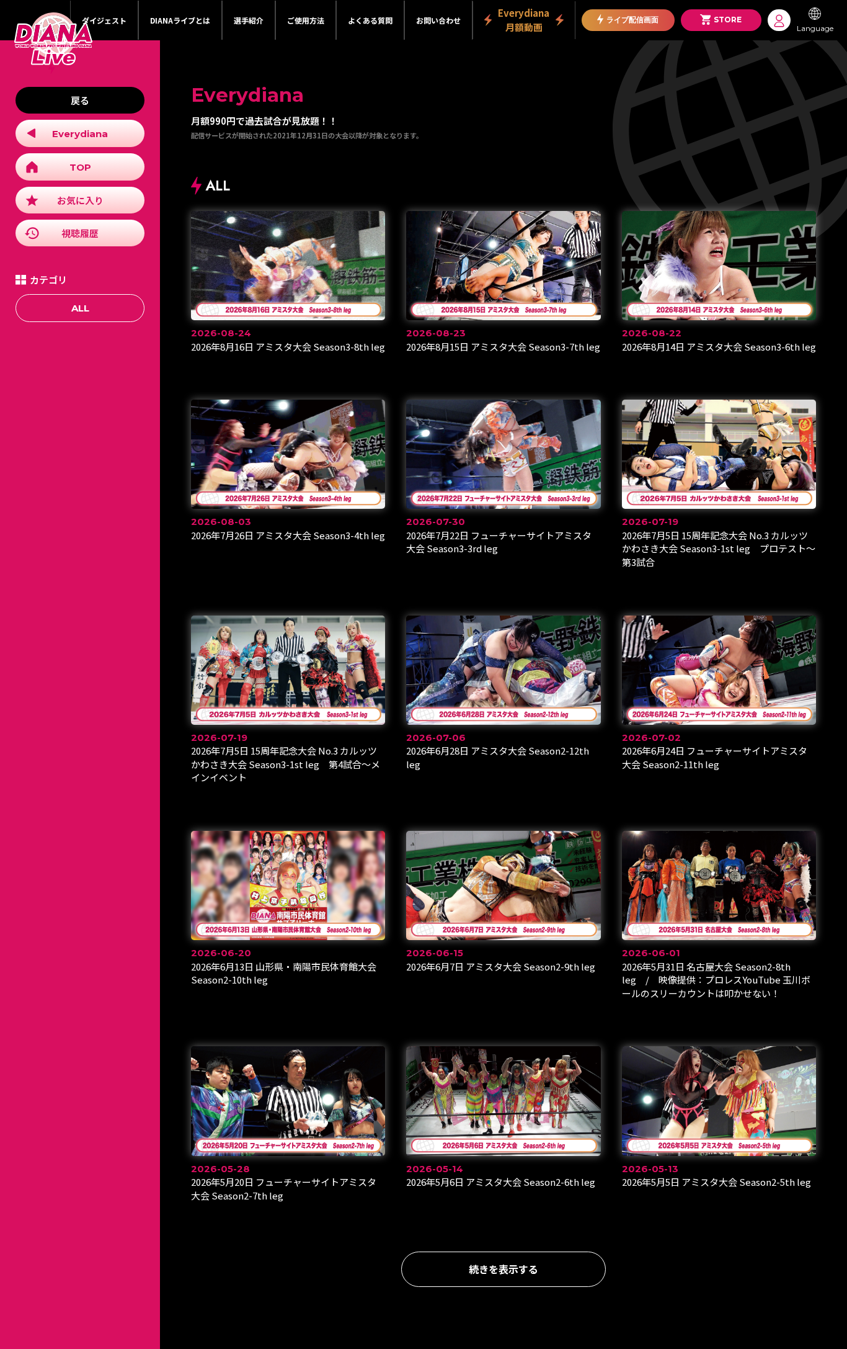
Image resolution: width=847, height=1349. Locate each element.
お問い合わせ (438, 20)
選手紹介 (249, 20)
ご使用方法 (305, 20)
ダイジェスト (104, 20)
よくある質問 (370, 20)
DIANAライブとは (180, 20)
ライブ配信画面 (632, 19)
